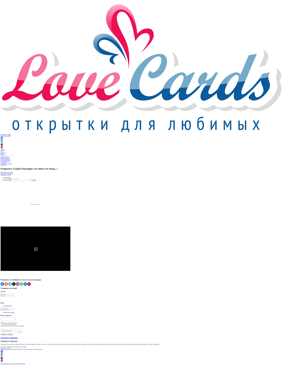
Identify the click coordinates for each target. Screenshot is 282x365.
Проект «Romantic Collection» (8, 363)
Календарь (3, 153)
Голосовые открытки (6, 134)
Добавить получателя (9, 312)
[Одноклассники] (6, 284)
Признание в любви (6, 174)
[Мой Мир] (25, 284)
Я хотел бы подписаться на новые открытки (13, 326)
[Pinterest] (29, 284)
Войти (2, 154)
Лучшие (3, 150)
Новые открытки (5, 158)
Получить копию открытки (9, 324)
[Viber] (17, 284)
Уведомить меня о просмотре (9, 323)
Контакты (3, 348)
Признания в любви (6, 135)
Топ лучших (4, 162)
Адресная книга (8, 305)
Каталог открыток (5, 157)
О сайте (8, 348)
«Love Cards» (23, 346)
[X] (14, 284)
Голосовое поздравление (7, 173)
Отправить (3, 334)
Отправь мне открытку (6, 163)
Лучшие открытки (5, 161)
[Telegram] (10, 284)
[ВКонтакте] (2, 284)
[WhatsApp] (21, 284)
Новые (2, 149)
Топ (1, 151)
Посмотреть (10, 334)
